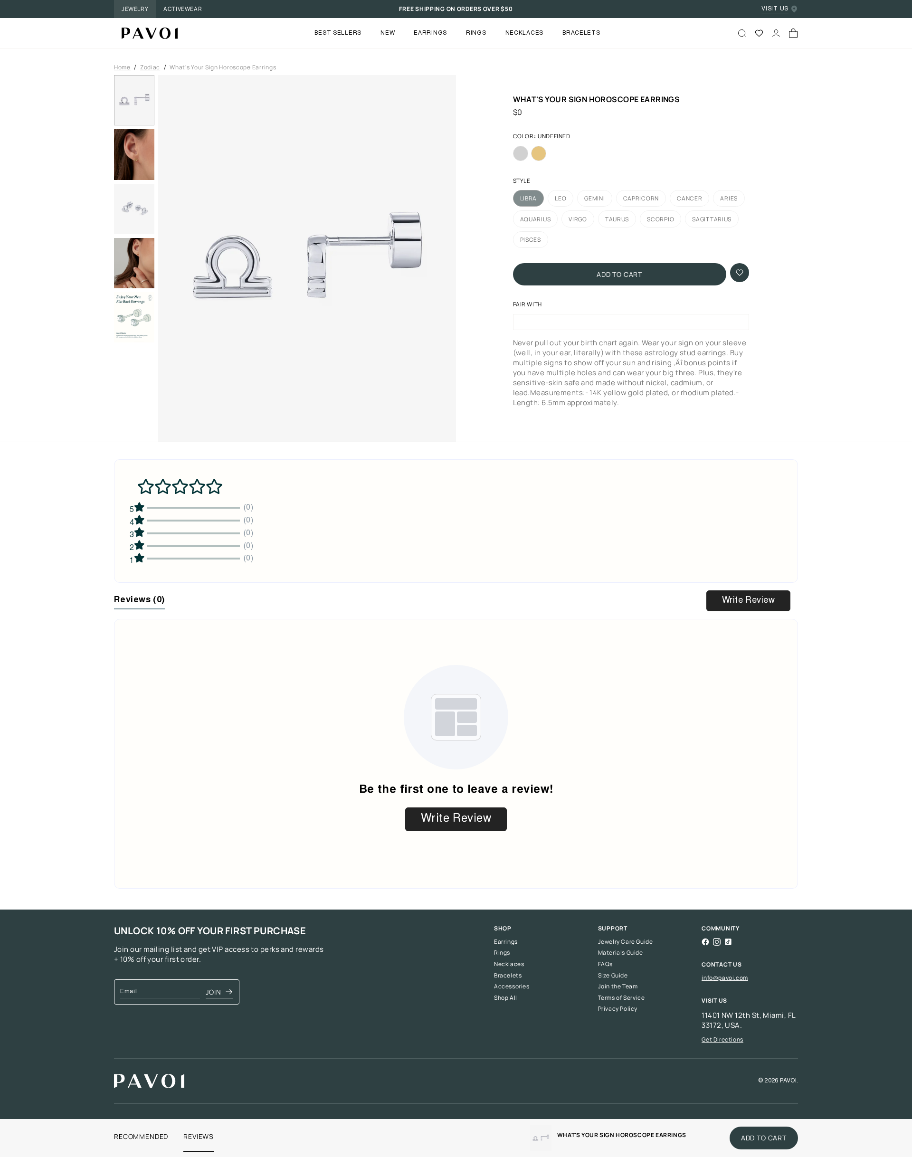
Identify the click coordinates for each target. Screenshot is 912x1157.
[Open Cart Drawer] (793, 33)
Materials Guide (620, 953)
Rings (502, 953)
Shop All (505, 998)
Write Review (748, 601)
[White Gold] (520, 153)
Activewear (182, 9)
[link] (540, 1138)
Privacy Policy (617, 1009)
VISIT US (774, 9)
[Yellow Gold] (538, 153)
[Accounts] (776, 33)
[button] (307, 261)
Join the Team (618, 986)
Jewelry (135, 9)
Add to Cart (619, 274)
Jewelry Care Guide (625, 942)
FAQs (605, 964)
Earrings (506, 942)
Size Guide (613, 975)
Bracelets (508, 975)
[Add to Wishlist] (739, 272)
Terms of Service (621, 998)
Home (122, 67)
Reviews (198, 1136)
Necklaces (509, 964)
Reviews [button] (139, 600)
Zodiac (150, 67)
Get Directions (722, 1039)
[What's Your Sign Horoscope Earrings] (146, 33)
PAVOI (788, 1081)
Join (213, 991)
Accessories (512, 986)
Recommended (141, 1136)
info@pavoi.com (725, 978)
